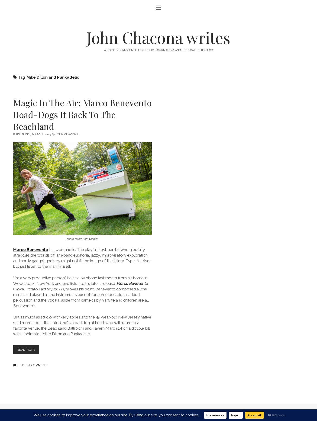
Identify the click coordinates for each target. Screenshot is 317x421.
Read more (28, 351)
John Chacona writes (158, 37)
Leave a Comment (32, 365)
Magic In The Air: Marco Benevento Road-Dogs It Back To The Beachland (82, 114)
